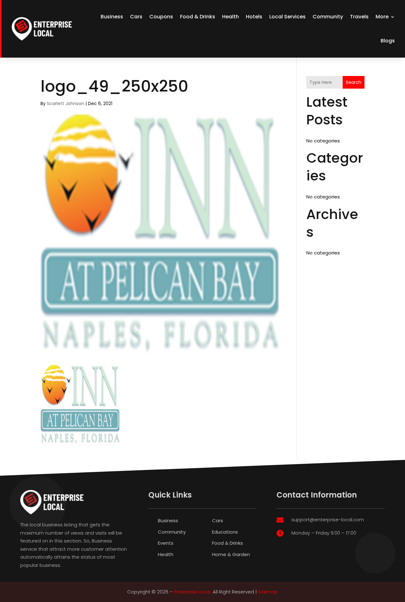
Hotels (254, 16)
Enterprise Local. (192, 591)
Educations (225, 532)
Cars (136, 16)
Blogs (388, 40)
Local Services (287, 16)
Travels (359, 16)
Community (328, 16)
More (382, 16)
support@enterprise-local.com (327, 519)
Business (112, 16)
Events (165, 543)
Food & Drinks (197, 16)
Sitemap (268, 591)
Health (230, 16)
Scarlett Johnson (65, 103)
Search (353, 82)
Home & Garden (231, 554)
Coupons (161, 16)
